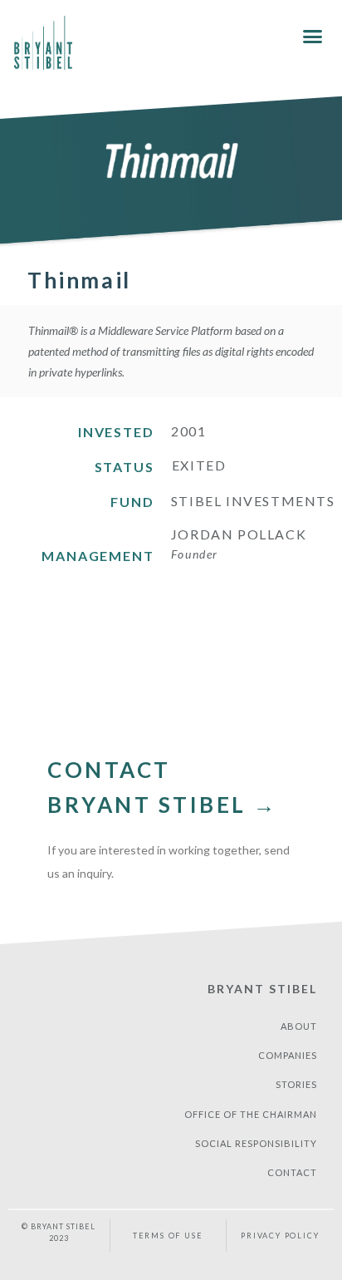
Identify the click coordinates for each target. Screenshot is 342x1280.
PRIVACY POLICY (280, 1235)
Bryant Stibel (262, 989)
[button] (312, 36)
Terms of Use (168, 1235)
